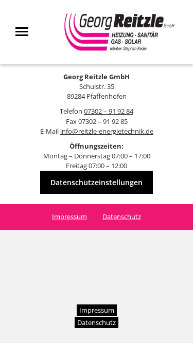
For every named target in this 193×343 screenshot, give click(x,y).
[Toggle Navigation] (24, 31)
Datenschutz (121, 216)
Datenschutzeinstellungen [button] (96, 182)
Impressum (69, 216)
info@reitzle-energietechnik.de (106, 131)
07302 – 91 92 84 (108, 111)
